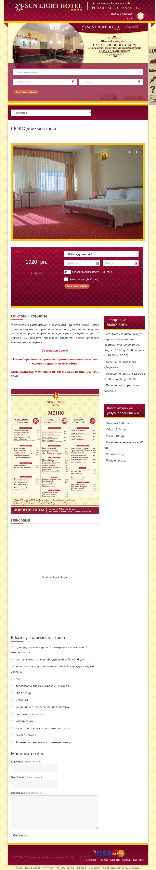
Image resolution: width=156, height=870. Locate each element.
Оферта (115, 859)
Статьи (126, 859)
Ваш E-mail (26, 777)
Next (136, 152)
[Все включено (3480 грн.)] (66, 279)
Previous (130, 152)
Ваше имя (26, 761)
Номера (103, 859)
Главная (91, 859)
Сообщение (26, 792)
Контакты (138, 859)
